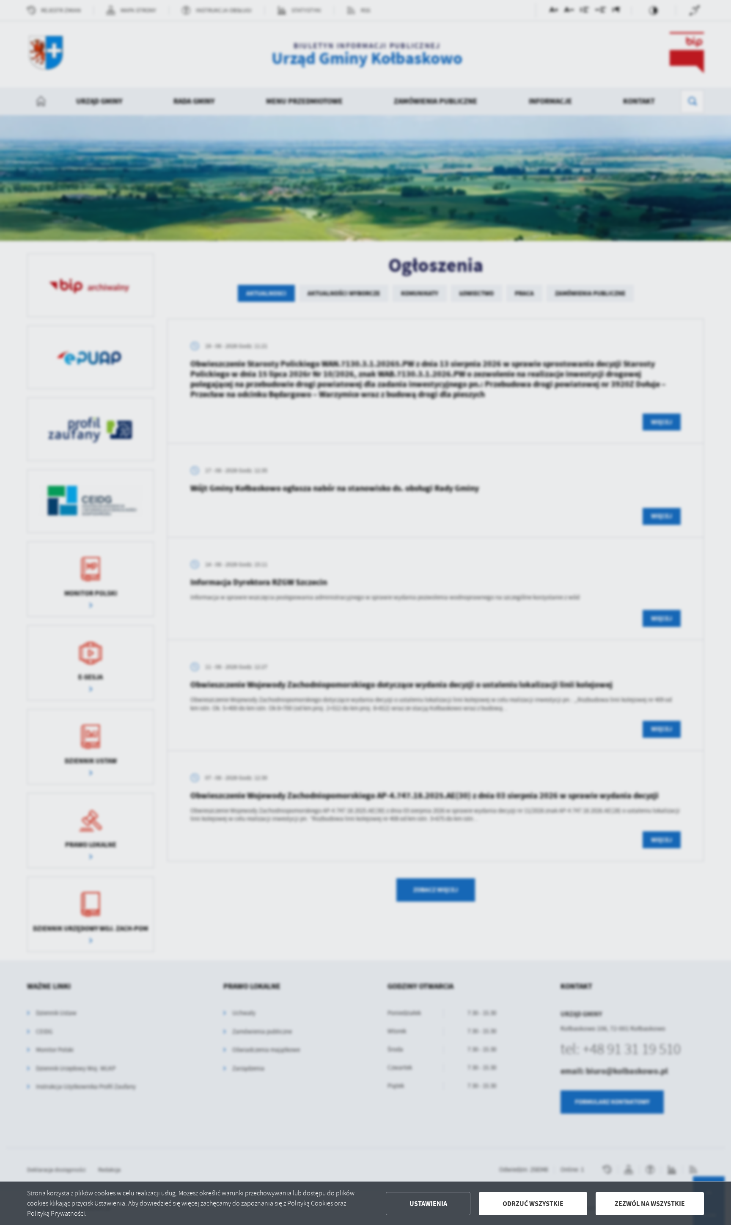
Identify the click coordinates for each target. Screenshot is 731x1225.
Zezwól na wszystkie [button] (650, 1203)
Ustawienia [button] (428, 1203)
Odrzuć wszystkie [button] (533, 1203)
